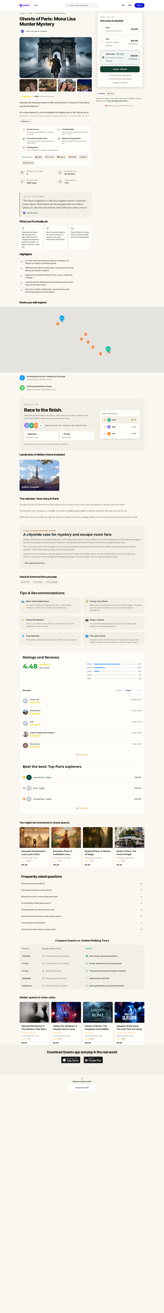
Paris (30, 13)
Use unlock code (82, 1088)
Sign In (139, 5)
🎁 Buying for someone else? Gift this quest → (119, 106)
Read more (25, 121)
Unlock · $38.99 (120, 69)
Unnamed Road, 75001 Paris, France (39, 379)
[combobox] (83, 5)
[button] (56, 57)
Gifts (36, 5)
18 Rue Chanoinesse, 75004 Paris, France (41, 389)
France (23, 13)
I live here (110, 93)
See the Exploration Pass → (119, 101)
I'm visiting (101, 93)
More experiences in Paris (35, 563)
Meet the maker (32, 213)
